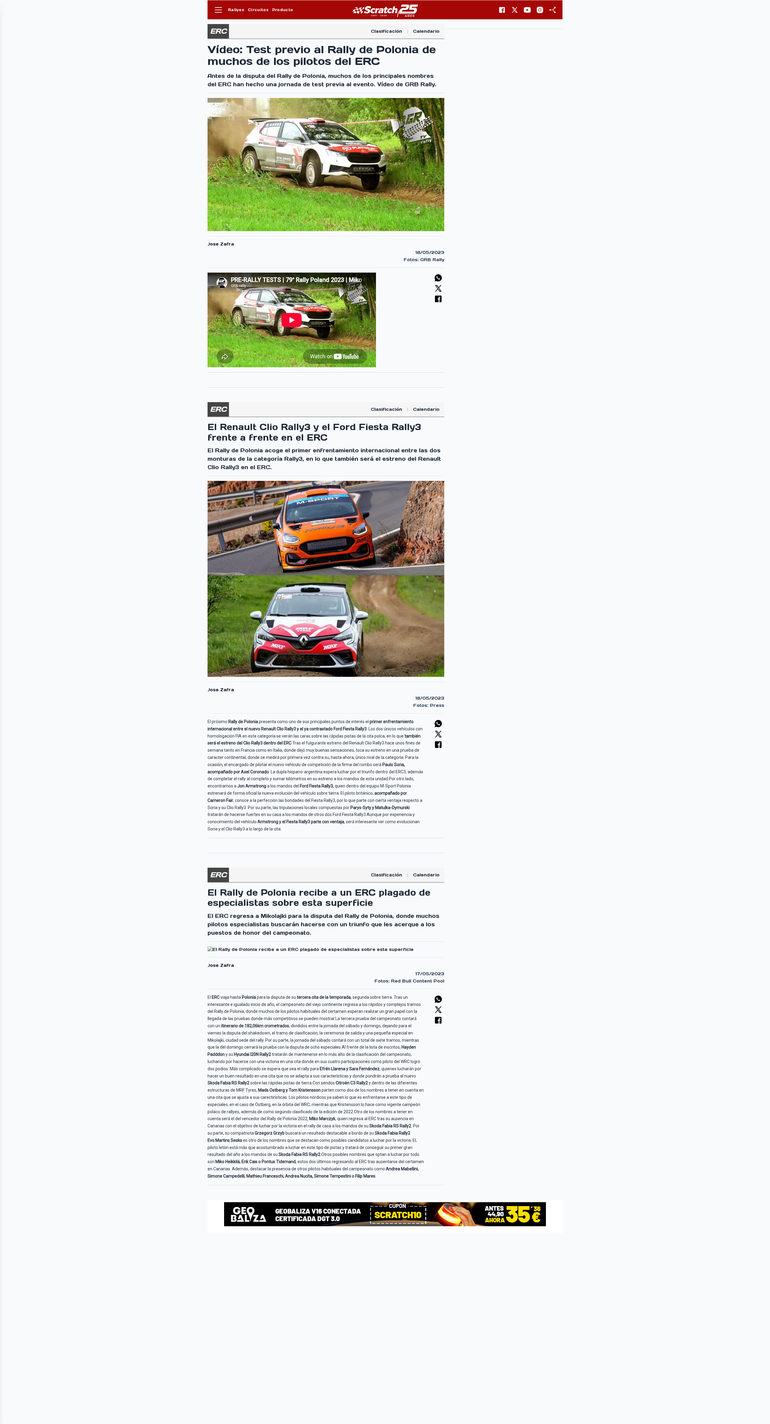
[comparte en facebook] (438, 299)
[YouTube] (527, 10)
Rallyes (236, 10)
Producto (282, 10)
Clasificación (386, 31)
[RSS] (552, 10)
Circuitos (258, 10)
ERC (218, 31)
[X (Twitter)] (515, 10)
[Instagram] (540, 10)
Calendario (426, 31)
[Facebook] (502, 10)
